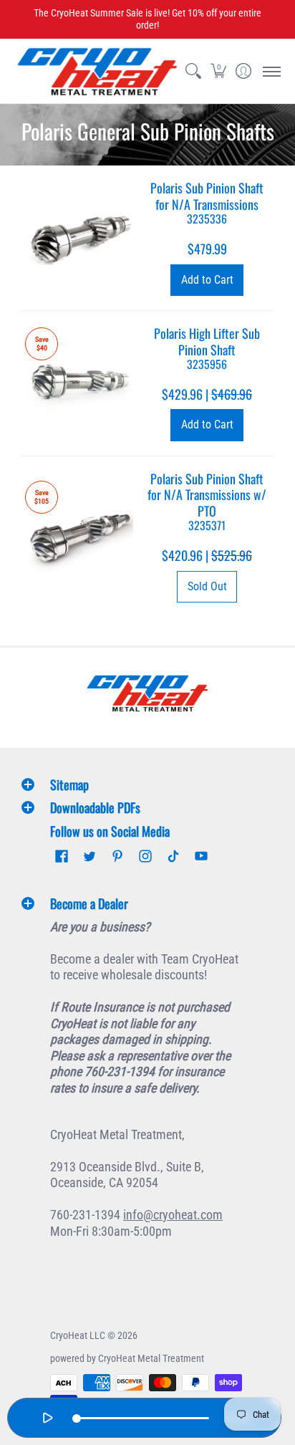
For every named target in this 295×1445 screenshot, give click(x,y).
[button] (218, 71)
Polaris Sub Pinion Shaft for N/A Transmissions (206, 202)
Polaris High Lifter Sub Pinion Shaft (207, 348)
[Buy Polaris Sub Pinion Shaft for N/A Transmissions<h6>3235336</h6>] (81, 238)
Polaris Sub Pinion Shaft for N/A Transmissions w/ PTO (207, 501)
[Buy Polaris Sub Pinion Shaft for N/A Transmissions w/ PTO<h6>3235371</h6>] (81, 536)
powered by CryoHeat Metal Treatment (127, 1358)
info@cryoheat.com (173, 1214)
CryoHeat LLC (77, 1335)
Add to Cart (207, 280)
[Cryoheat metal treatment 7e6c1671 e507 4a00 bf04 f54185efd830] (147, 693)
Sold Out (207, 586)
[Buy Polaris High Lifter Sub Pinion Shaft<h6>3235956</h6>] (81, 383)
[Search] (192, 71)
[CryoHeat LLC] (97, 71)
